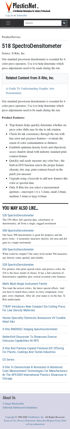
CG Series (8, 359)
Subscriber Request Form (48, 420)
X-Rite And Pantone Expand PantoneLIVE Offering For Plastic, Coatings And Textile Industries (33, 350)
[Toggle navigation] (8, 23)
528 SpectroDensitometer (18, 264)
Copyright (10, 417)
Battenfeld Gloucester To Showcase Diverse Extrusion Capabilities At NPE (29, 338)
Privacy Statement (26, 420)
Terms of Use (10, 420)
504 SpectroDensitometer (18, 249)
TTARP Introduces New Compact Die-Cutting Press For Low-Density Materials (33, 308)
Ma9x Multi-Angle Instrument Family (24, 284)
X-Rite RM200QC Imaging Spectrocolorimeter (29, 329)
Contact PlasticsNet (13, 403)
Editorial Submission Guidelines (20, 407)
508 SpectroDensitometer (18, 230)
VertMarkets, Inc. (36, 417)
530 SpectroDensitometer (18, 215)
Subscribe (22, 15)
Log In (10, 15)
